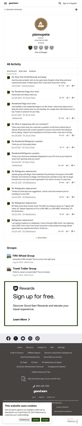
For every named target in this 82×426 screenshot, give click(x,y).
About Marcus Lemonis (53, 357)
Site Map (61, 347)
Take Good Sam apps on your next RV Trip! (44, 379)
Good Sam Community (14, 9)
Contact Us (42, 347)
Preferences (24, 420)
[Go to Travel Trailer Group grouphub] (9, 269)
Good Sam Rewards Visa (30, 357)
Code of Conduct (16, 353)
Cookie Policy (23, 412)
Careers (41, 397)
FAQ (52, 347)
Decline (36, 420)
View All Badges (41, 52)
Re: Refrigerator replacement (24, 171)
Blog (33, 397)
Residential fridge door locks (24, 103)
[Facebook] (8, 338)
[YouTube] (23, 338)
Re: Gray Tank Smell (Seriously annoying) (29, 77)
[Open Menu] (76, 9)
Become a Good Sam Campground (58, 353)
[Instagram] (30, 338)
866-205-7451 (42, 386)
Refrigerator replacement (22, 220)
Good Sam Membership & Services (30, 367)
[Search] (60, 3)
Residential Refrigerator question (26, 153)
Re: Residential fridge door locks (25, 91)
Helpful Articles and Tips (41, 372)
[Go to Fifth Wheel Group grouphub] (9, 256)
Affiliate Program (34, 353)
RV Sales (23, 362)
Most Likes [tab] (23, 71)
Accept (45, 420)
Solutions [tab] (32, 71)
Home (19, 347)
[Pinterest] (37, 338)
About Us (29, 347)
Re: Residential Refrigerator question (27, 141)
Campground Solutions (56, 367)
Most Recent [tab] (12, 71)
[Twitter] (15, 338)
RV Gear (34, 362)
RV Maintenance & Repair (52, 362)
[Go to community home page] (13, 3)
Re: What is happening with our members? (30, 124)
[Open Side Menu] (5, 3)
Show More (42, 238)
